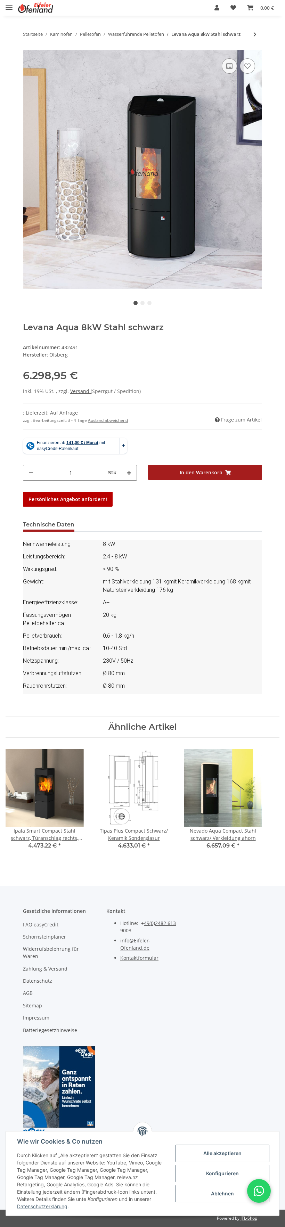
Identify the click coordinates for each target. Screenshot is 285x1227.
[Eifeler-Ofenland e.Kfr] (35, 8)
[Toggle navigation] (9, 4)
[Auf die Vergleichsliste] (229, 66)
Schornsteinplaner (44, 936)
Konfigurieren (222, 1173)
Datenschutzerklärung (42, 1206)
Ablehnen (222, 1193)
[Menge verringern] (31, 472)
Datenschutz (37, 980)
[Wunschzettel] (233, 8)
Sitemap (32, 1005)
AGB (28, 993)
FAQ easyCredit (40, 924)
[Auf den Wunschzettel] (247, 66)
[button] (217, 8)
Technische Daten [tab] (48, 524)
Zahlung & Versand (45, 968)
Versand (80, 391)
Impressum (36, 1017)
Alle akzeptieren (222, 1153)
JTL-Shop (249, 1218)
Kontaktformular (139, 958)
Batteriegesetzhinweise (50, 1030)
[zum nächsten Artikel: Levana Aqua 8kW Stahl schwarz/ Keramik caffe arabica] (255, 34)
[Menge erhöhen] (129, 472)
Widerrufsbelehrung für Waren (51, 952)
